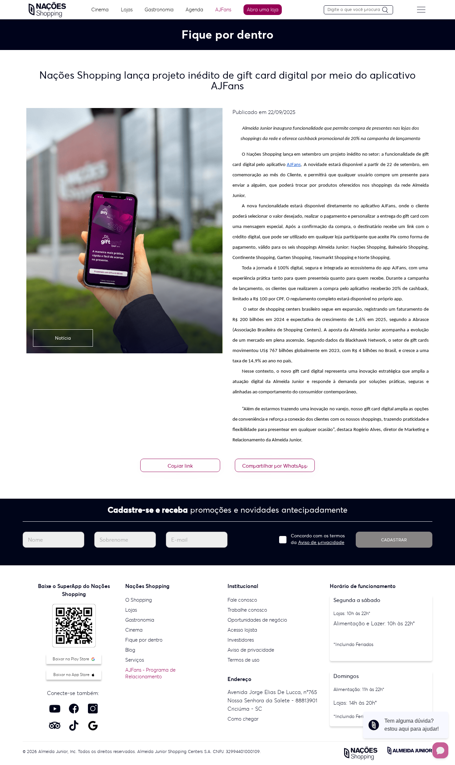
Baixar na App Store (72, 674)
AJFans (223, 9)
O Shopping (138, 600)
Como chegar (243, 719)
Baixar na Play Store (71, 658)
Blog (130, 650)
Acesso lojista (242, 630)
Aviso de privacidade (321, 542)
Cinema (100, 9)
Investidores (241, 640)
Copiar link (180, 466)
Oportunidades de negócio (257, 620)
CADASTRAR (394, 540)
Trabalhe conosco (247, 610)
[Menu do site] (421, 10)
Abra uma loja (262, 9)
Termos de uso (243, 660)
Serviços (134, 660)
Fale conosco (242, 600)
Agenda (194, 9)
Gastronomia (159, 9)
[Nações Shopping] (47, 9)
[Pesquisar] (387, 10)
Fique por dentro (144, 640)
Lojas (127, 9)
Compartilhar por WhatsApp (274, 466)
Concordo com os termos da (318, 539)
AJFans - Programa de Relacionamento (150, 673)
